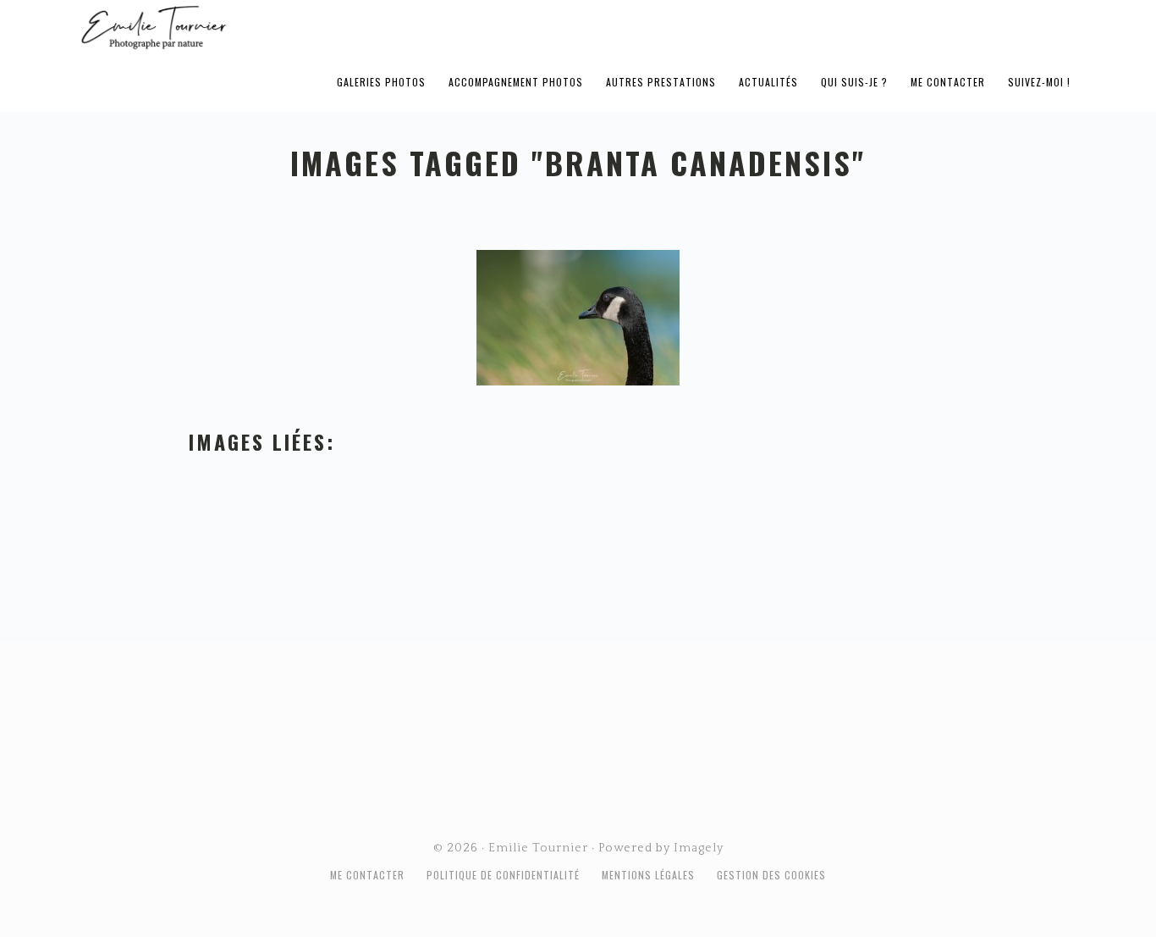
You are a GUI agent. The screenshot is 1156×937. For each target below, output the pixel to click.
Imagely (699, 848)
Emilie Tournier (287, 26)
